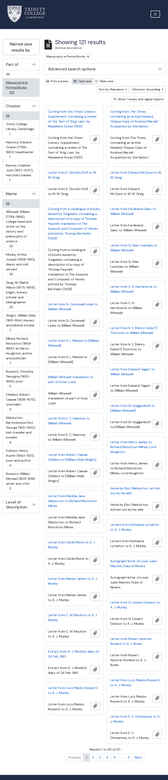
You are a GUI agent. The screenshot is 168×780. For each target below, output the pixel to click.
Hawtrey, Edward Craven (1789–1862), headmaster (20, 149)
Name (11, 193)
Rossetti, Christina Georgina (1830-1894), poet (19, 378)
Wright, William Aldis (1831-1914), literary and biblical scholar (21, 322)
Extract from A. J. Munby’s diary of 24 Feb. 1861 (73, 654)
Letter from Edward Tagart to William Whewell (132, 371)
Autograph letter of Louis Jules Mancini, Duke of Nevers (133, 563)
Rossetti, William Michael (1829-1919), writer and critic (20, 481)
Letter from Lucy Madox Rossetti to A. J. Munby (135, 682)
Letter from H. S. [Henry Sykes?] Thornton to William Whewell (133, 330)
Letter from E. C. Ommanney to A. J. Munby (135, 719)
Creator (13, 106)
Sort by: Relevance (112, 89)
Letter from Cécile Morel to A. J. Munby (71, 544)
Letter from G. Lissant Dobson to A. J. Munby (135, 604)
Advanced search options (72, 69)
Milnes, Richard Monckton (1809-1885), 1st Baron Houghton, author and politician (19, 350)
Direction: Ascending (147, 89)
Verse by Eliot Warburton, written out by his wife (135, 490)
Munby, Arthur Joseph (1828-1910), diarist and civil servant (20, 264)
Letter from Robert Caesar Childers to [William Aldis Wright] (72, 457)
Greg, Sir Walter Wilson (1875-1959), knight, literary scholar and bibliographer (20, 294)
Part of (12, 64)
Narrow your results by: (21, 47)
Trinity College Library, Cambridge (20, 129)
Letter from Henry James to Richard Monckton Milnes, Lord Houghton (133, 447)
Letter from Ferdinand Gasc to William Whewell (133, 211)
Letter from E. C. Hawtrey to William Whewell (69, 420)
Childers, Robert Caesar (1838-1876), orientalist (21, 401)
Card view (84, 81)
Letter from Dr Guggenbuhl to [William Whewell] (132, 408)
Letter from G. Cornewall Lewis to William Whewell (73, 306)
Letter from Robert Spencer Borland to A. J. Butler (131, 641)
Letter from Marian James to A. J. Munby (73, 581)
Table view (106, 81)
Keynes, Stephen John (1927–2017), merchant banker (19, 172)
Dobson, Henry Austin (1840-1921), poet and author (20, 458)
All (7, 74)
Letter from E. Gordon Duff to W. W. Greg (72, 175)
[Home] (28, 14)
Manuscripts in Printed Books (17, 87)
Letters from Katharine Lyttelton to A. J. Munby (134, 527)
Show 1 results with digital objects (140, 99)
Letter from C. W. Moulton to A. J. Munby (73, 617)
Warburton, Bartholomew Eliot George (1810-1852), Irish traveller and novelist (21, 429)
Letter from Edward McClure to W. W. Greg (135, 175)
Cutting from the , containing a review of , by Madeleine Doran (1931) (72, 118)
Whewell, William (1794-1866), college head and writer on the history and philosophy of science (19, 228)
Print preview (59, 81)
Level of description (16, 504)
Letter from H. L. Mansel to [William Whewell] (73, 343)
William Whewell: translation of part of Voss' (70, 379)
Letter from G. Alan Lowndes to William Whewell (133, 247)
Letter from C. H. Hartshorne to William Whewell (133, 289)
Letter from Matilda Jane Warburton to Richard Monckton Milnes (72, 501)
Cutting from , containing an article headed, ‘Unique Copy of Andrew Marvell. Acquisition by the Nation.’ (134, 118)
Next (138, 757)
